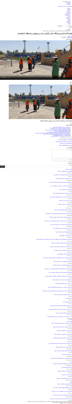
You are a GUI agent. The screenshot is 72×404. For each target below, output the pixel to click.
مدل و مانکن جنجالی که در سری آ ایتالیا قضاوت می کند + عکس (61, 196)
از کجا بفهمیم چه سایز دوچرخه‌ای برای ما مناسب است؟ (62, 279)
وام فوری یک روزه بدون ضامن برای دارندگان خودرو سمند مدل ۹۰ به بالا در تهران (58, 220)
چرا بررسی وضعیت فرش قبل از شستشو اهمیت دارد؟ (62, 228)
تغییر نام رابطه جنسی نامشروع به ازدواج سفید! (64, 178)
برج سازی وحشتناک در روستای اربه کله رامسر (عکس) (62, 326)
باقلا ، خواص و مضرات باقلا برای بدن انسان (64, 383)
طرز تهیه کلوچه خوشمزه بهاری (66, 367)
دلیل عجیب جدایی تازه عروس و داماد (65, 200)
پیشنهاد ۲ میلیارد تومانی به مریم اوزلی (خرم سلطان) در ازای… (61, 185)
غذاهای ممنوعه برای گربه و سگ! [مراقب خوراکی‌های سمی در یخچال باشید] (59, 213)
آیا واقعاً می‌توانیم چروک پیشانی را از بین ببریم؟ (64, 312)
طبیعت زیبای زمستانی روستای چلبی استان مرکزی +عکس (62, 323)
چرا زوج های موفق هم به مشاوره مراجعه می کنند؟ (63, 294)
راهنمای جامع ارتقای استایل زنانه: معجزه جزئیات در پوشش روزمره (60, 272)
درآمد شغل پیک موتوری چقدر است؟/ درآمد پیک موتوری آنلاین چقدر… (60, 343)
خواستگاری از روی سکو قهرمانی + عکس (65, 171)
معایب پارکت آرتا (69, 298)
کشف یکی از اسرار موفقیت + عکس (65, 189)
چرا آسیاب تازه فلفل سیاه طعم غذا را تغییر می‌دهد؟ (63, 209)
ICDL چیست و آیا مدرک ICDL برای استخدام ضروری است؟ (61, 242)
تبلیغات (68, 3)
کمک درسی (70, 319)
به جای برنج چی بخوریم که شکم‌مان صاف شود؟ (63, 283)
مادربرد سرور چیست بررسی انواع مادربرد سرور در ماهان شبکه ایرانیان (59, 316)
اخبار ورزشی (69, 36)
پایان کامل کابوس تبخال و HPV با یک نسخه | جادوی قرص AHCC (61, 217)
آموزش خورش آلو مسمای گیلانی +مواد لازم (64, 378)
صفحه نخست (67, 2)
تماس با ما (68, 4)
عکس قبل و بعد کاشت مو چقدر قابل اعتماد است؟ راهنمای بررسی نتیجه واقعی (58, 268)
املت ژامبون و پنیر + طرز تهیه (67, 374)
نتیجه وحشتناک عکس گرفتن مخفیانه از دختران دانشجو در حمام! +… (60, 182)
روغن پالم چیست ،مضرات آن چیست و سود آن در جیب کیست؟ (61, 398)
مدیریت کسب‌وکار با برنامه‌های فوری (65, 235)
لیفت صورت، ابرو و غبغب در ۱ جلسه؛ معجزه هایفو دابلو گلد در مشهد (60, 287)
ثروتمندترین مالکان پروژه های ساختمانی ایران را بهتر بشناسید (61, 358)
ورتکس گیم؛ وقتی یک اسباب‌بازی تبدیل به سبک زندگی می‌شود (61, 224)
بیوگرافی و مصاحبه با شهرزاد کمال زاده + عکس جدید (62, 174)
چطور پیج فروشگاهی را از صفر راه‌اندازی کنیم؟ (64, 231)
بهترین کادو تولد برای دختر (67, 301)
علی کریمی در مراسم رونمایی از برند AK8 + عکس (63, 334)
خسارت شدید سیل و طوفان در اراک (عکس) (64, 330)
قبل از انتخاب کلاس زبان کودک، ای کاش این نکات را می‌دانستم (61, 246)
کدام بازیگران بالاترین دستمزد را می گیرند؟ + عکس (63, 350)
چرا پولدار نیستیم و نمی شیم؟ (67, 354)
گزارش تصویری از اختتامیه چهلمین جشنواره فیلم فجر (62, 337)
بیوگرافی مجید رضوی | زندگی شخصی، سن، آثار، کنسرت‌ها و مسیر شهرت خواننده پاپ (57, 290)
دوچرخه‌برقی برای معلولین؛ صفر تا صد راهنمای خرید (63, 250)
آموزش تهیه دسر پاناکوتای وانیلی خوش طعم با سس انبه (62, 363)
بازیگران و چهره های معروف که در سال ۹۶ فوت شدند (62, 193)
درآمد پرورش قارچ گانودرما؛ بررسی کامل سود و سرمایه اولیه (61, 305)
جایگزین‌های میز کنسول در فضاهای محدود (64, 253)
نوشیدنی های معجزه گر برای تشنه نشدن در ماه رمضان (62, 394)
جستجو (2, 166)
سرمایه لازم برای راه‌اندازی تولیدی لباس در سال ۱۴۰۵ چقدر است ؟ (60, 309)
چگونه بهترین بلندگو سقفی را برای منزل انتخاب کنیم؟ (62, 261)
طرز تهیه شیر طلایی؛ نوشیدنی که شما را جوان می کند (62, 387)
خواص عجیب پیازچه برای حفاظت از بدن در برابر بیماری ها (62, 391)
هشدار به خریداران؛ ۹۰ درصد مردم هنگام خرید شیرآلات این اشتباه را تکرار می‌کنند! (57, 257)
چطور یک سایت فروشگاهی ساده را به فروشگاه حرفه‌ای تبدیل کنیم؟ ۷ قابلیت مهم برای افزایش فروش (54, 239)
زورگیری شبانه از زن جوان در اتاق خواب (65, 204)
